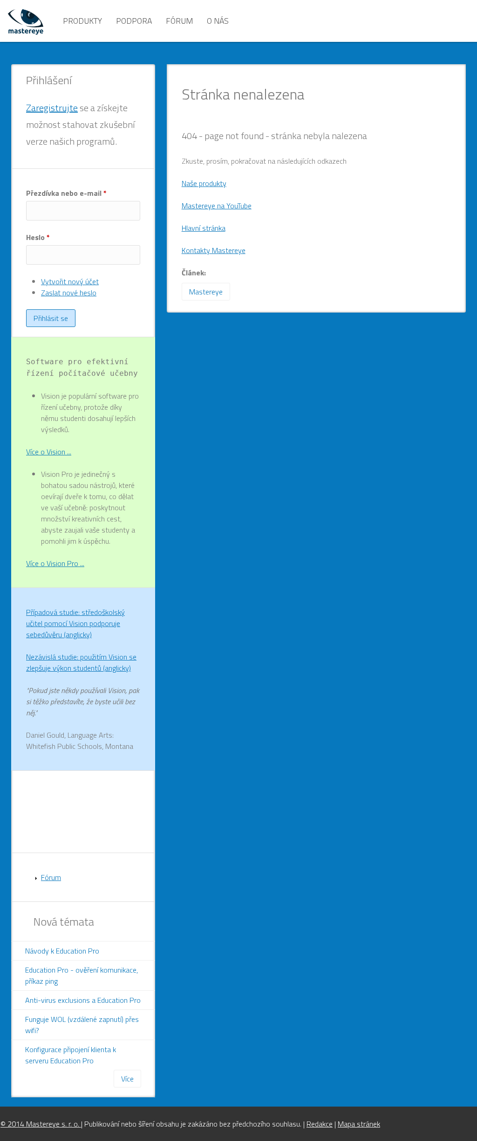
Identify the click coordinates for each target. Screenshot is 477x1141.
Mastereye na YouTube (217, 205)
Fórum (179, 20)
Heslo (38, 237)
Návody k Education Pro (62, 950)
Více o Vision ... (48, 451)
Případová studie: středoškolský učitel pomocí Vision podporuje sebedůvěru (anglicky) (75, 623)
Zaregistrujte (52, 107)
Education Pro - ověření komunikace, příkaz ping (81, 975)
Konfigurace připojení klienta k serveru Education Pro (70, 1055)
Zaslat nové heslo (68, 292)
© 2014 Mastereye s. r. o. (40, 1123)
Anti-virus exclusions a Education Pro (83, 1000)
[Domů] (25, 21)
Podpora (134, 20)
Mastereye (206, 291)
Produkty (82, 20)
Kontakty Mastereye (213, 250)
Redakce (320, 1123)
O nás (218, 20)
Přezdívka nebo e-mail (66, 193)
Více (127, 1078)
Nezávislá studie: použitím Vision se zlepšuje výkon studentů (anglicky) (81, 662)
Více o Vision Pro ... (55, 563)
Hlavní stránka (203, 228)
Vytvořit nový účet (70, 281)
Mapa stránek (359, 1123)
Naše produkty (204, 183)
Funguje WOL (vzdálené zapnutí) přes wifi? (82, 1025)
